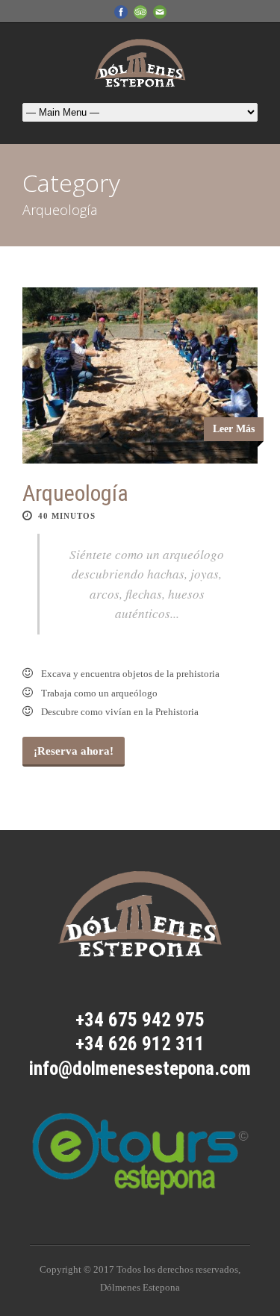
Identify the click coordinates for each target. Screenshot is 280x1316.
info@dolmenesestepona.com (140, 1068)
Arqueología (75, 493)
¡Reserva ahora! (73, 751)
